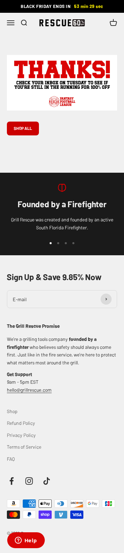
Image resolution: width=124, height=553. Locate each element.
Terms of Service (24, 446)
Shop (12, 411)
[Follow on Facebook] (11, 481)
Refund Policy (21, 422)
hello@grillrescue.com (29, 389)
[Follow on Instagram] (29, 481)
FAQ (11, 458)
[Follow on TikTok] (46, 481)
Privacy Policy (21, 434)
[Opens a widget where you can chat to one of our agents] (26, 541)
